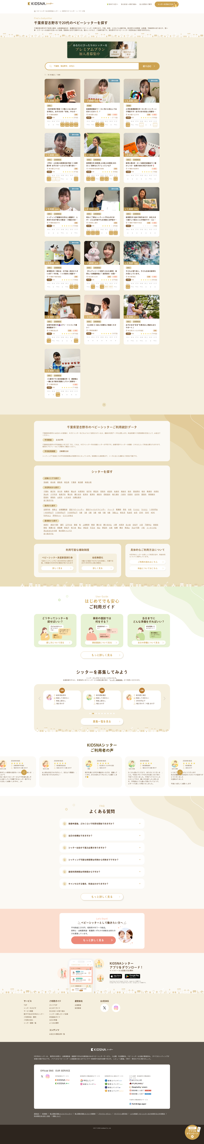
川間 (115, 525)
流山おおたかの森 (50, 531)
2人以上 (136, 509)
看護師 (118, 509)
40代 (153, 512)
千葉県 (73, 482)
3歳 (94, 512)
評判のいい (57, 515)
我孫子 (46, 525)
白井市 (137, 494)
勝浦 (93, 525)
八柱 (143, 528)
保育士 (54, 509)
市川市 (59, 491)
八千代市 (53, 494)
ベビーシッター (87, 28)
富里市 (143, 494)
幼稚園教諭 (63, 509)
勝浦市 (149, 491)
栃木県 (52, 482)
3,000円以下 (72, 512)
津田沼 (85, 528)
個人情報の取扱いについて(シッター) (61, 1113)
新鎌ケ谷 (52, 528)
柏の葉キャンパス (65, 531)
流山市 (46, 494)
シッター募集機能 (116, 680)
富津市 (92, 494)
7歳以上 (115, 512)
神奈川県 (88, 482)
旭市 (129, 491)
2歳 (90, 512)
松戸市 (89, 491)
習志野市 (136, 491)
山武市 (59, 497)
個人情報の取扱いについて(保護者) (85, 1113)
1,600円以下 (49, 512)
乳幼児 (129, 512)
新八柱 (73, 528)
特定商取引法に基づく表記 (42, 1116)
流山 (98, 528)
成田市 (109, 491)
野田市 (95, 491)
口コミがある (68, 515)
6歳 (109, 512)
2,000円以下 (60, 512)
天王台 (92, 528)
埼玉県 (66, 482)
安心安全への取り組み (128, 4)
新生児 (122, 512)
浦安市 (99, 494)
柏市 (143, 491)
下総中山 (148, 525)
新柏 (45, 528)
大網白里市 (77, 497)
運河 (62, 525)
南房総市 (151, 494)
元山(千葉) (136, 528)
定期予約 (47, 509)
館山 (79, 528)
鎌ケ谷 (98, 525)
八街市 (123, 494)
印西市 (130, 494)
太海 (110, 528)
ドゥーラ (111, 509)
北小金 (128, 525)
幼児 (135, 512)
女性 (129, 509)
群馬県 (59, 482)
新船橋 (59, 528)
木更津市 (81, 491)
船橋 (116, 528)
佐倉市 (116, 491)
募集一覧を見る (102, 721)
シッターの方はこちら (165, 4)
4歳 (99, 512)
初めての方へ (113, 4)
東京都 (80, 482)
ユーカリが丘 (152, 528)
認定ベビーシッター (76, 509)
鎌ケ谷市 (77, 494)
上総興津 (86, 525)
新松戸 (66, 528)
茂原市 (102, 491)
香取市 (52, 497)
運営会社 (36, 1113)
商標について (57, 1116)
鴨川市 (70, 494)
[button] (90, 713)
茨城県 (46, 482)
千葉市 (46, 491)
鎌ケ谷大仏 (107, 525)
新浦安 (155, 525)
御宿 (75, 525)
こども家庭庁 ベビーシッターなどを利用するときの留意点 (147, 1113)
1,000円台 (153, 509)
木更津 (121, 525)
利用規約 (44, 1113)
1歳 (85, 512)
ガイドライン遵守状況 (121, 1113)
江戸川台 (68, 525)
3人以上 (144, 509)
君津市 (85, 494)
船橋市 (66, 491)
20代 (141, 512)
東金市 (123, 491)
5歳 (104, 512)
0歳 (80, 512)
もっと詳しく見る (102, 896)
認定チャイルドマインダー (96, 509)
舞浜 (121, 528)
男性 (124, 509)
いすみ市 (67, 497)
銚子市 (52, 491)
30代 (147, 512)
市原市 (156, 491)
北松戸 (135, 525)
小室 (141, 525)
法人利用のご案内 (145, 4)
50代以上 (47, 515)
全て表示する (49, 500)
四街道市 (107, 494)
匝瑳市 (46, 497)
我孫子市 (62, 494)
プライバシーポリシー (105, 1113)
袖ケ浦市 (115, 494)
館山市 (73, 491)
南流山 (127, 528)
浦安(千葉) (54, 525)
